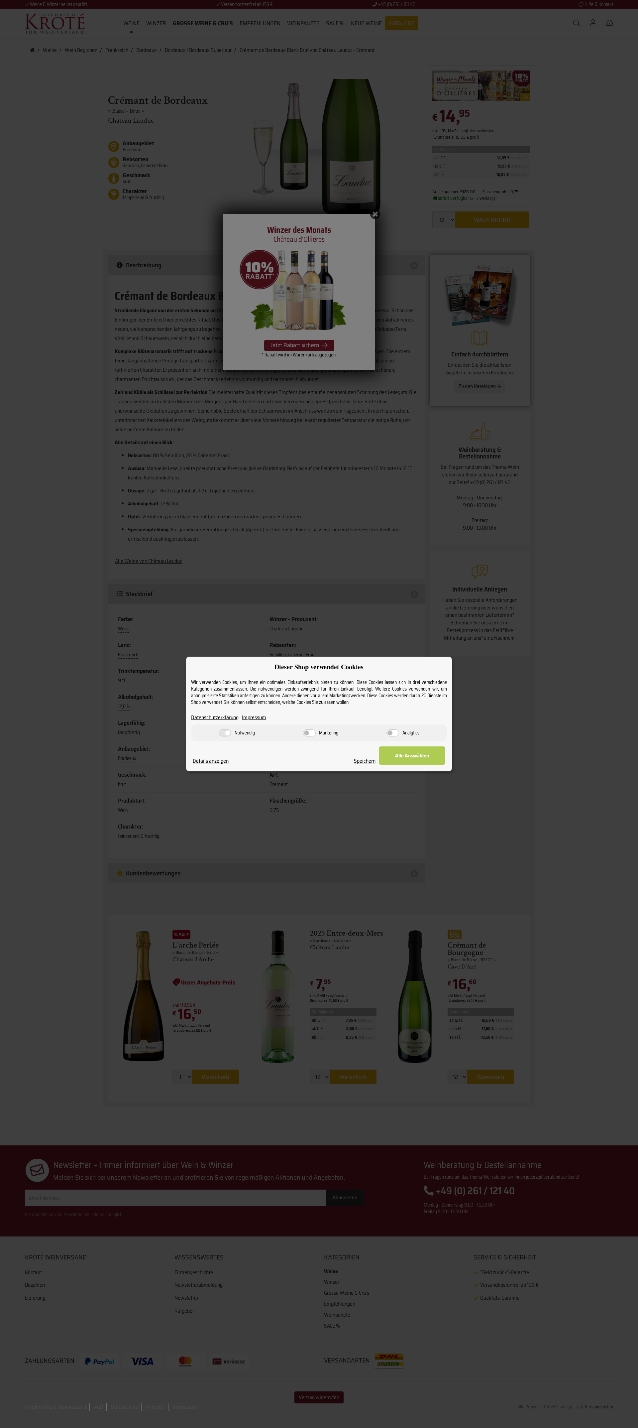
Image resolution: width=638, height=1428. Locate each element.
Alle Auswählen (412, 755)
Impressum (254, 717)
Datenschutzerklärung (215, 717)
